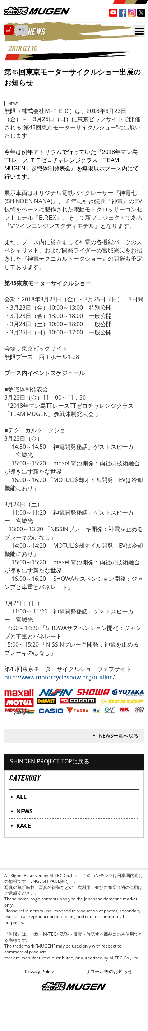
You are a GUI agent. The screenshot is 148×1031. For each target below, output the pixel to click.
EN (21, 29)
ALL (21, 797)
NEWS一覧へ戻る (118, 735)
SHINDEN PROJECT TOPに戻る (49, 761)
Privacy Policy (39, 971)
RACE (23, 826)
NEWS (24, 811)
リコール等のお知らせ (108, 971)
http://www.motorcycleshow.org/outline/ (59, 677)
